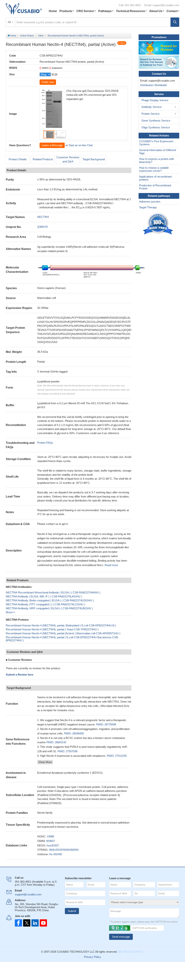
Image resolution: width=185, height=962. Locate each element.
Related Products (43, 159)
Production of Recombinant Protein (155, 187)
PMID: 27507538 (67, 751)
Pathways (105, 11)
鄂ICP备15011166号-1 (131, 951)
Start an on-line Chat (80, 145)
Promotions (159, 37)
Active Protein (27, 35)
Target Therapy (148, 207)
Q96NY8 (42, 226)
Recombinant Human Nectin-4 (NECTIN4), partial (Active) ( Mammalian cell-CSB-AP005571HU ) (63, 633)
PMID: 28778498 (106, 724)
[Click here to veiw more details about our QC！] (158, 223)
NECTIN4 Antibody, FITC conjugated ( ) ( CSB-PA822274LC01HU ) (45, 604)
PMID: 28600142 (56, 742)
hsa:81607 (53, 845)
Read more (111, 565)
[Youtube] (42, 923)
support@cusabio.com (165, 5)
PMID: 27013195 (117, 755)
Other (41, 35)
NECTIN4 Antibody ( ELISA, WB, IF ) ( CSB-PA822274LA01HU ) (44, 596)
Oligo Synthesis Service (155, 127)
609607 (50, 840)
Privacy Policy (92, 956)
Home (53, 11)
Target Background (94, 159)
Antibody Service (151, 106)
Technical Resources (130, 11)
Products (65, 11)
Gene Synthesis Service (155, 120)
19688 (50, 836)
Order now (48, 82)
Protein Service (150, 113)
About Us (155, 11)
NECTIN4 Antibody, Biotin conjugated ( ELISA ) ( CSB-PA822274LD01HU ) (50, 600)
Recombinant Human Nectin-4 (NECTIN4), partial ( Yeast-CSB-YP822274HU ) (52, 629)
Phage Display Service (154, 100)
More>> (10, 612)
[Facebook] (18, 923)
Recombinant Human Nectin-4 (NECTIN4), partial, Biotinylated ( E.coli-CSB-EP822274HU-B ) (61, 625)
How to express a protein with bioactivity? (156, 160)
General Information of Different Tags (157, 152)
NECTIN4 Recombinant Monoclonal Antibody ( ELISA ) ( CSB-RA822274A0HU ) (53, 592)
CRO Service (85, 11)
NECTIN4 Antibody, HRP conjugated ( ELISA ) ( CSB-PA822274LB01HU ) (49, 608)
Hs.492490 (55, 854)
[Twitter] (26, 923)
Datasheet (57, 68)
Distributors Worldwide (153, 85)
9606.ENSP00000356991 (64, 849)
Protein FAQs (45, 442)
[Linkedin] (34, 923)
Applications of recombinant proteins (155, 178)
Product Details (18, 159)
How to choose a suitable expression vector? (154, 169)
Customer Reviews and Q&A (68, 159)
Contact (172, 11)
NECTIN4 (43, 216)
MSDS (45, 68)
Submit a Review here (19, 674)
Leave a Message (52, 145)
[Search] (175, 22)
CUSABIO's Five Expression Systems (156, 143)
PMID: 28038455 (74, 733)
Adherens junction (149, 201)
